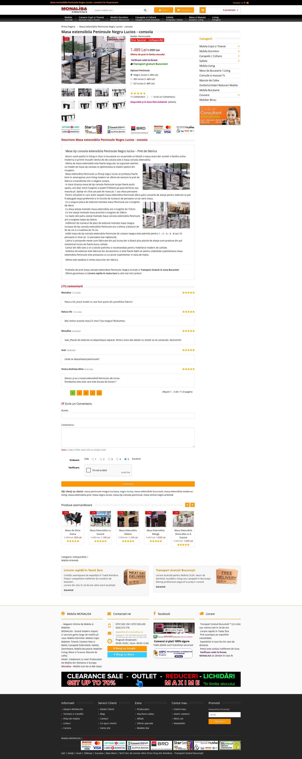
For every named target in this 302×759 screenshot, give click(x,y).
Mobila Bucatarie (209, 90)
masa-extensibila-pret (79, 494)
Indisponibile (80, 556)
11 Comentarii (137, 96)
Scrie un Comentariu (164, 96)
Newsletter (179, 723)
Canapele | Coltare (210, 56)
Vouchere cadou (145, 713)
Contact (104, 718)
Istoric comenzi (182, 713)
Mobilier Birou (207, 100)
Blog (102, 713)
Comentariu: (67, 424)
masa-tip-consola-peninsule (128, 494)
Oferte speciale (145, 723)
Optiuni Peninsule (140, 70)
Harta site (105, 728)
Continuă (128, 484)
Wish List (178, 718)
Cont (164, 10)
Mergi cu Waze (124, 654)
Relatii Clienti (107, 709)
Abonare (220, 721)
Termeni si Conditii (73, 713)
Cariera (67, 728)
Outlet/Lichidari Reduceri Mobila (218, 85)
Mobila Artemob (69, 560)
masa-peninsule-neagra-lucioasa (101, 491)
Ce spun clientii (108, 723)
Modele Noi (143, 728)
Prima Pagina (68, 26)
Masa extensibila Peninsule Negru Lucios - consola (106, 26)
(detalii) (172, 101)
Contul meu (180, 709)
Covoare (204, 95)
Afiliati (140, 718)
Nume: (64, 410)
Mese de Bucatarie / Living (214, 70)
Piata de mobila (71, 718)
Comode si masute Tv (212, 75)
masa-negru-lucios (102, 494)
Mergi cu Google (125, 648)
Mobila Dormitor (209, 51)
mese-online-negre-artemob (158, 494)
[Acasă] (74, 11)
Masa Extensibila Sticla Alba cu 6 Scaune (183, 534)
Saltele (203, 61)
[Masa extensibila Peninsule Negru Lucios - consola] (94, 60)
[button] (192, 505)
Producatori (143, 709)
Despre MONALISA (73, 709)
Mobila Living (207, 66)
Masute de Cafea (209, 80)
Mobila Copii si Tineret (212, 46)
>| (99, 393)
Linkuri (67, 723)
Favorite (185, 10)
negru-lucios (126, 491)
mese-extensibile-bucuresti (148, 491)
